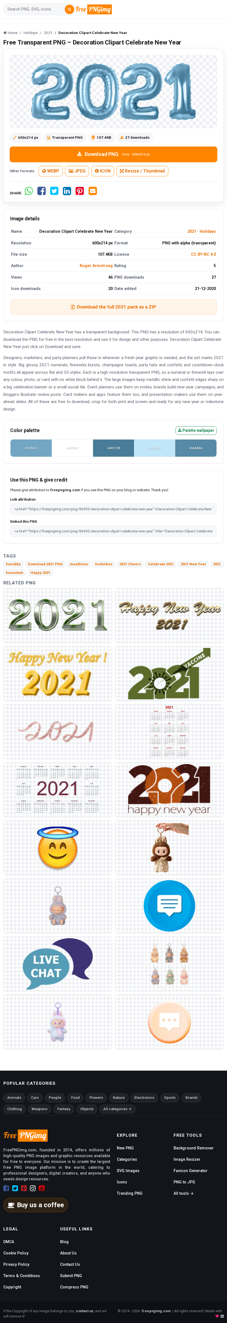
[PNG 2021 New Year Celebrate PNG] (169, 673)
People (55, 1097)
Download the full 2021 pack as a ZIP (116, 307)
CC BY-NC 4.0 (203, 254)
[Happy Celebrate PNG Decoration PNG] (57, 731)
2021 (191, 231)
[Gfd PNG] (57, 847)
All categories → (117, 1109)
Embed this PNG (23, 521)
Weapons (39, 1109)
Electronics (144, 1097)
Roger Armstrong (96, 265)
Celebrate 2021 (161, 564)
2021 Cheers (130, 564)
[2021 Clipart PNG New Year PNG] (169, 789)
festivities (103, 564)
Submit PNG (71, 1276)
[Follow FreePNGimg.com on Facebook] (6, 1188)
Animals (14, 1097)
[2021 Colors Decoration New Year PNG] (57, 673)
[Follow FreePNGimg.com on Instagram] (33, 1188)
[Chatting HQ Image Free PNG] (169, 1021)
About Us (68, 1253)
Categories (127, 1159)
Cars (35, 1097)
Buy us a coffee (40, 1205)
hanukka (13, 564)
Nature (119, 1097)
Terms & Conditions (21, 1276)
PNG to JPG (184, 1182)
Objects (87, 1109)
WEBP (52, 171)
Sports (170, 1097)
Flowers (96, 1097)
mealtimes (79, 564)
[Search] (69, 9)
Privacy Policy (16, 1264)
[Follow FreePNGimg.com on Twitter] (15, 1188)
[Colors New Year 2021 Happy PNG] (169, 615)
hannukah (14, 573)
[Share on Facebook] (41, 193)
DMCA (8, 1242)
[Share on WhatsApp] (28, 193)
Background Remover (194, 1148)
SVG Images (128, 1171)
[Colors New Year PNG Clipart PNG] (57, 615)
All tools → (184, 1193)
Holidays (208, 231)
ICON (104, 171)
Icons (122, 1182)
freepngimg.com (156, 1311)
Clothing (14, 1109)
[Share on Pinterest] (79, 193)
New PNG (125, 1148)
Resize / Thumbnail (144, 171)
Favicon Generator (191, 1171)
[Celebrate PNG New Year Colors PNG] (169, 731)
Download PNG (117, 154)
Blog (64, 1242)
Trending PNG (130, 1193)
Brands (191, 1097)
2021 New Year (193, 564)
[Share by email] (92, 193)
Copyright (12, 1287)
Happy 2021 (40, 573)
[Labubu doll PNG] (169, 847)
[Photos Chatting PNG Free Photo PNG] (169, 905)
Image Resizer (187, 1159)
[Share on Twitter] (54, 193)
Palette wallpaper (198, 430)
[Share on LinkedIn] (67, 193)
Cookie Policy (16, 1253)
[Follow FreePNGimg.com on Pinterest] (24, 1188)
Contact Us (70, 1264)
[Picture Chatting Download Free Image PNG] (57, 963)
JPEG (79, 171)
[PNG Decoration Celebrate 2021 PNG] (57, 789)
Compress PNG (74, 1287)
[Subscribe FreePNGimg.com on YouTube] (42, 1188)
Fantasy (63, 1109)
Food (75, 1097)
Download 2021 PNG (45, 564)
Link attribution (22, 499)
